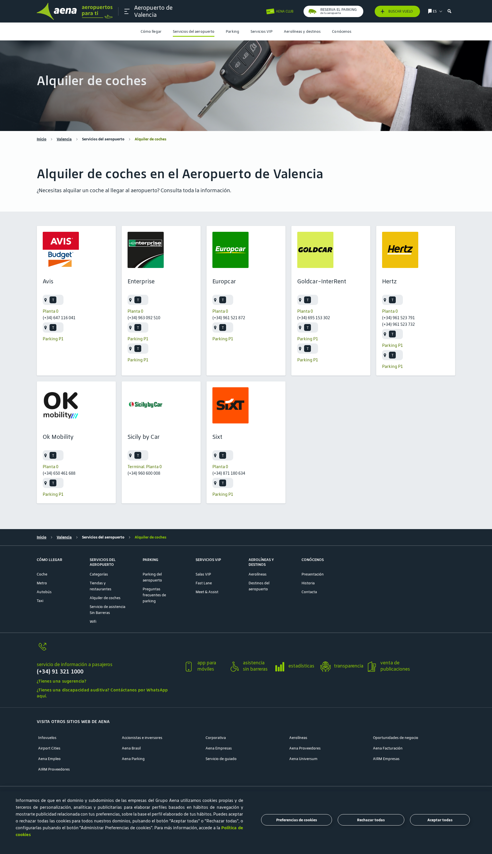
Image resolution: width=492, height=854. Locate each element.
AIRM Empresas (386, 758)
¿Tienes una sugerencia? (61, 681)
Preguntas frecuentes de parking (154, 595)
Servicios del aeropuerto (193, 31)
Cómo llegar (151, 31)
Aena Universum (303, 758)
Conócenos (341, 31)
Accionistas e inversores (142, 737)
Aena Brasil (131, 748)
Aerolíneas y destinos (302, 31)
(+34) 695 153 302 (313, 317)
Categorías (99, 574)
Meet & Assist (207, 591)
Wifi (93, 621)
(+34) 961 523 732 (398, 324)
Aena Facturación (388, 748)
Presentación (313, 574)
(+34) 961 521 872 (228, 317)
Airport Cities (49, 748)
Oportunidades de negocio (395, 737)
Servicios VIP (261, 31)
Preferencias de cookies (296, 820)
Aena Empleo (49, 758)
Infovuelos (47, 737)
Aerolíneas (257, 574)
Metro (42, 583)
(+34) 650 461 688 (59, 473)
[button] (127, 11)
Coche (42, 574)
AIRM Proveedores (54, 769)
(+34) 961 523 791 (398, 317)
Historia (308, 583)
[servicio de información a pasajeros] (108, 650)
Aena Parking (133, 758)
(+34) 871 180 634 (228, 473)
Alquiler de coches (105, 597)
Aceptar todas (439, 820)
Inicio (41, 139)
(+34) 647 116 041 (59, 317)
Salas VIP (203, 574)
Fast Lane (204, 583)
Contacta (309, 591)
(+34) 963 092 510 (144, 317)
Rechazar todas (371, 820)
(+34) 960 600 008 (144, 473)
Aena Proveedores (305, 748)
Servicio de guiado (221, 758)
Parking (232, 31)
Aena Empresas (219, 748)
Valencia (64, 139)
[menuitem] (151, 31)
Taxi (40, 600)
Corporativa (216, 737)
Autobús (44, 591)
